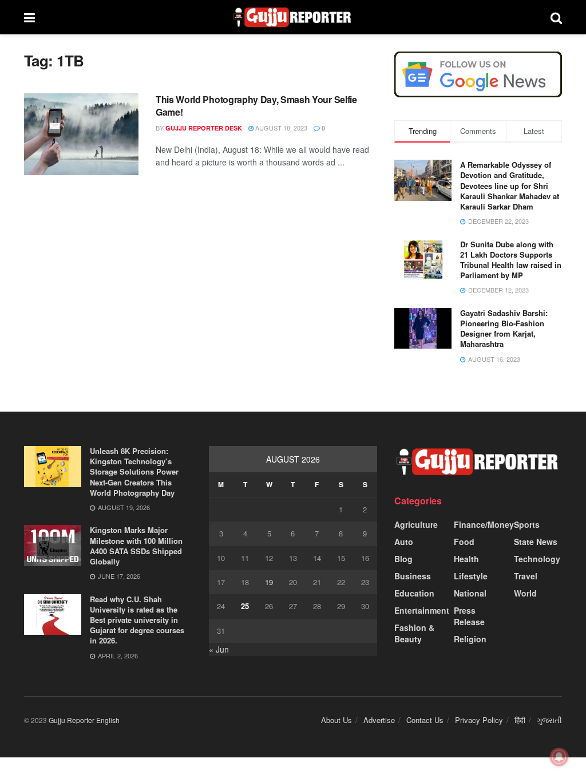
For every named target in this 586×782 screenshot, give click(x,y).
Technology (537, 558)
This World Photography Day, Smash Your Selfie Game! (256, 106)
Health (466, 558)
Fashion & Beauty (414, 633)
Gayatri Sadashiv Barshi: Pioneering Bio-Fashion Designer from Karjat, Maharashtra (504, 328)
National (470, 593)
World (525, 593)
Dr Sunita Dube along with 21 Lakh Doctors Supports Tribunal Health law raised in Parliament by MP (510, 260)
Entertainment (421, 610)
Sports (527, 524)
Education (414, 593)
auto (403, 541)
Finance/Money (484, 524)
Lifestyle (471, 576)
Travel (525, 576)
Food (464, 541)
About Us (336, 719)
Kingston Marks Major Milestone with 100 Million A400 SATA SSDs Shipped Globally (136, 545)
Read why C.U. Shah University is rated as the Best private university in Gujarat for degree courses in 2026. (137, 620)
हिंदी (519, 719)
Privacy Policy (479, 719)
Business (412, 576)
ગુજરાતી (549, 719)
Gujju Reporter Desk (203, 128)
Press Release (469, 616)
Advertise (379, 719)
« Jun (219, 649)
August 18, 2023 (280, 127)
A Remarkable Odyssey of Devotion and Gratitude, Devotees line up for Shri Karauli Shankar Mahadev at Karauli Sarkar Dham (509, 185)
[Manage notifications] (559, 757)
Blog (403, 558)
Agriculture (416, 524)
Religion (470, 639)
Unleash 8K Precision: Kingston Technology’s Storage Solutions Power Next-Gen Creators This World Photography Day (134, 471)
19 (269, 581)
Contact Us (425, 719)
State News (535, 541)
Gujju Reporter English (84, 720)
